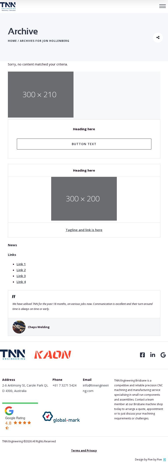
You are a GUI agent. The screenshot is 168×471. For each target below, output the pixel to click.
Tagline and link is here (84, 230)
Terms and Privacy (84, 450)
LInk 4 (21, 281)
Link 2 (21, 270)
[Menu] (162, 6)
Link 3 (21, 276)
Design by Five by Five (148, 459)
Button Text (84, 144)
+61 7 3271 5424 (64, 385)
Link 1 (21, 264)
